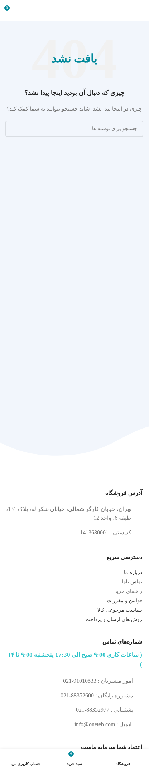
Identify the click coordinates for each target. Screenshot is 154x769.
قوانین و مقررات (124, 600)
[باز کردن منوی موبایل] (140, 11)
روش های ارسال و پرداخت (114, 619)
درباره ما (133, 572)
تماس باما (132, 581)
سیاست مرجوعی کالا (119, 610)
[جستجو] (13, 129)
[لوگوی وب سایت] (74, 10)
